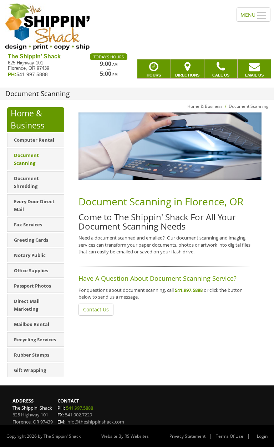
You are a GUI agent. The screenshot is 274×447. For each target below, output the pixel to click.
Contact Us (96, 309)
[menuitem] (35, 140)
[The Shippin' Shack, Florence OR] (137, 27)
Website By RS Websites (125, 436)
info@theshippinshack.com (95, 422)
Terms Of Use (229, 436)
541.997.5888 (189, 290)
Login (262, 436)
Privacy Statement (187, 436)
